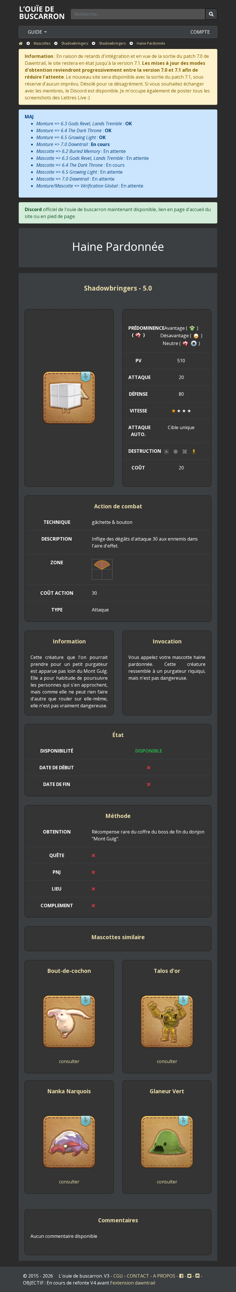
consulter (69, 1061)
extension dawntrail (134, 1283)
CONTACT (138, 1276)
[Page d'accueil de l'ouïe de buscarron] (43, 12)
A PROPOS (164, 1276)
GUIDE (35, 32)
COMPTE (200, 32)
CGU (118, 1276)
